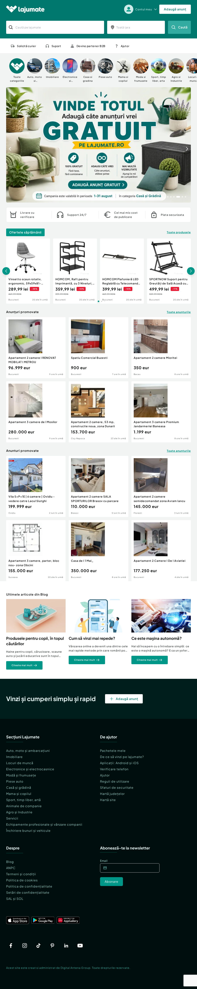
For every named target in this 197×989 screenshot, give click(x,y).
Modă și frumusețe (21, 775)
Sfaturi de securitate (117, 787)
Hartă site (108, 800)
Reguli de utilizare (114, 781)
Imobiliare (14, 757)
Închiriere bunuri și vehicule (28, 831)
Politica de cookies (22, 880)
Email (104, 860)
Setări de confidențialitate (27, 892)
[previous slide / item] (10, 145)
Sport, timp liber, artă (23, 800)
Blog (10, 862)
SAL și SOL (14, 899)
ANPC (11, 868)
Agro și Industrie (19, 812)
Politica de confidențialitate (29, 886)
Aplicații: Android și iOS (119, 763)
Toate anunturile (179, 312)
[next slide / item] (187, 145)
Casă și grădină (18, 787)
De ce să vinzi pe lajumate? (122, 757)
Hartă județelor (112, 794)
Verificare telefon (114, 769)
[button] (168, 196)
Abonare (111, 881)
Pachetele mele (113, 751)
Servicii (12, 818)
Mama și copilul (18, 794)
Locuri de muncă (19, 763)
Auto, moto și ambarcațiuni (28, 751)
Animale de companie (24, 806)
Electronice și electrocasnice (30, 769)
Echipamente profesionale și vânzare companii (44, 824)
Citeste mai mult (22, 665)
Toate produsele (179, 232)
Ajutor (105, 775)
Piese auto (14, 781)
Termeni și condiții (21, 874)
